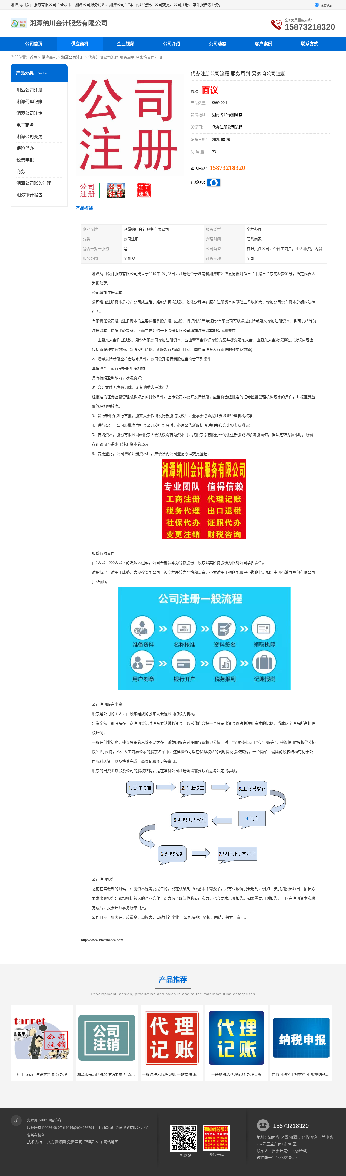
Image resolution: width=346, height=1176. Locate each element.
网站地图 (110, 1142)
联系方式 (309, 43)
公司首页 (33, 43)
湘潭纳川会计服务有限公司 (122, 1128)
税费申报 (25, 160)
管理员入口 (92, 1142)
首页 (33, 57)
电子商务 (25, 125)
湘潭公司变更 (29, 136)
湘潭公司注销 (29, 113)
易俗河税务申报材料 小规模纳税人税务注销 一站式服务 (253, 1075)
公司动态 (217, 43)
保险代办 (25, 148)
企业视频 (125, 43)
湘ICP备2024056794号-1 (82, 1128)
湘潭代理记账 (29, 101)
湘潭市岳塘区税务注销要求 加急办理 (43, 1075)
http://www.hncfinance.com (102, 940)
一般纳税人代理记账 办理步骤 (172, 1075)
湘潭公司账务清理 (33, 183)
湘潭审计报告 (29, 195)
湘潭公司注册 (72, 57)
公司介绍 (171, 43)
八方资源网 (56, 1142)
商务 (20, 171)
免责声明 (74, 1142)
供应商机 (79, 43)
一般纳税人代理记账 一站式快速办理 (108, 1075)
